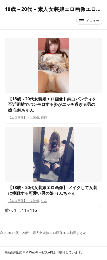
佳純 (45, 117)
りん (44, 200)
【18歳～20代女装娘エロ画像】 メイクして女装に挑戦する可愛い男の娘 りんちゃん (52, 190)
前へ (9, 210)
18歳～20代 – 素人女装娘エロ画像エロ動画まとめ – (53, 8)
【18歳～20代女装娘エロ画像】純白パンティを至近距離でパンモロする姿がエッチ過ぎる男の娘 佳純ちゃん (52, 104)
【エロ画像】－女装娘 (23, 117)
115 (25, 210)
